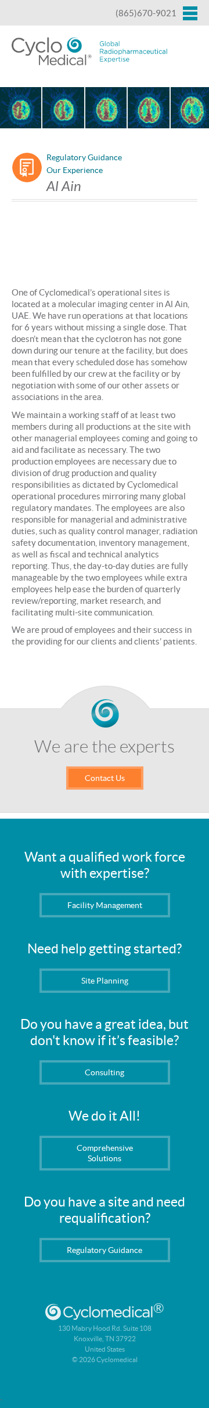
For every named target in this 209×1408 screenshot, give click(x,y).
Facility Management (104, 905)
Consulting (104, 1072)
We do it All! (104, 1115)
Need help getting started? (104, 948)
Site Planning (104, 980)
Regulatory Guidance (84, 157)
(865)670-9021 (146, 13)
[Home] (90, 52)
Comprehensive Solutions (105, 1153)
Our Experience (74, 170)
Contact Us (105, 778)
